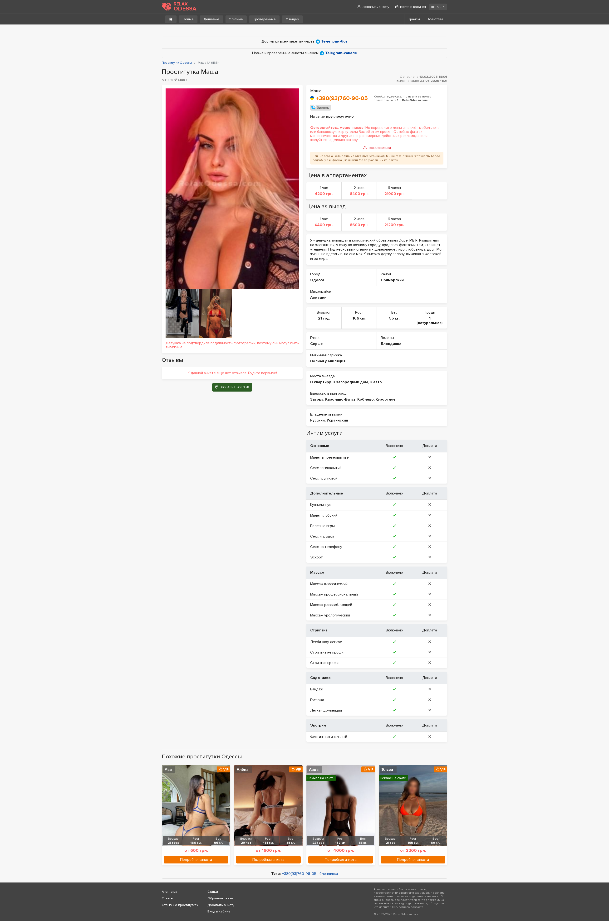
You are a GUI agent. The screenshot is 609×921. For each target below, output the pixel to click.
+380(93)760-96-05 (342, 98)
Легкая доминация (326, 710)
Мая (168, 769)
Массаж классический (329, 584)
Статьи (212, 892)
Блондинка (391, 343)
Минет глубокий (323, 515)
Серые (316, 343)
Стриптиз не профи (327, 652)
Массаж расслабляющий (331, 604)
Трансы (414, 19)
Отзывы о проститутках (180, 905)
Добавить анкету (375, 7)
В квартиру (320, 382)
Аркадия (318, 297)
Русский (317, 420)
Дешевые (211, 19)
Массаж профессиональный (334, 594)
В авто (376, 382)
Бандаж (316, 689)
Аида (314, 769)
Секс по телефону (326, 546)
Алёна (242, 769)
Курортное (386, 399)
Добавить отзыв (235, 387)
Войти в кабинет (413, 7)
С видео (292, 19)
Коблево (365, 399)
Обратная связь (220, 898)
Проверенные (264, 19)
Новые (188, 19)
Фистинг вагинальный (328, 736)
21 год (324, 318)
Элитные (236, 19)
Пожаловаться (379, 148)
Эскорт (316, 557)
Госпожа (317, 700)
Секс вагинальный (325, 467)
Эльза (387, 769)
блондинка (328, 874)
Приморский (392, 280)
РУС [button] (438, 7)
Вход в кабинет (219, 911)
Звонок (323, 108)
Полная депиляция (327, 361)
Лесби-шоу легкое (326, 642)
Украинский (337, 420)
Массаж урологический (330, 615)
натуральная (430, 322)
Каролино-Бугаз (340, 399)
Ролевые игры (322, 526)
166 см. (359, 318)
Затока (316, 399)
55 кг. (394, 318)
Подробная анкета (196, 859)
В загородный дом (350, 382)
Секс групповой (323, 478)
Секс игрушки (322, 536)
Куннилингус (320, 504)
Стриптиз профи (324, 662)
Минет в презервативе (329, 457)
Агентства (435, 19)
